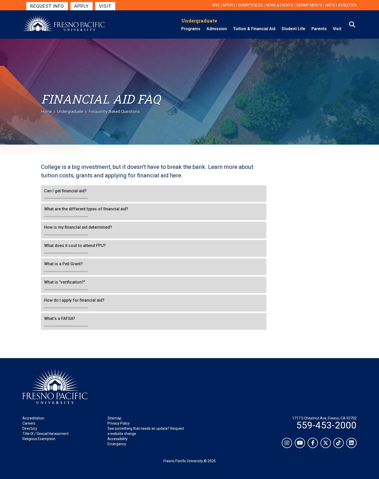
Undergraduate (199, 20)
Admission (217, 28)
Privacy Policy (119, 423)
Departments (309, 5)
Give (216, 5)
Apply (81, 6)
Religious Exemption (38, 439)
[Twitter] (325, 443)
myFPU (229, 5)
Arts (330, 5)
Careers (28, 423)
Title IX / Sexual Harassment (45, 434)
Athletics (347, 5)
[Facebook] (313, 443)
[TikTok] (338, 443)
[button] (153, 193)
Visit (105, 6)
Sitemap (114, 418)
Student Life (293, 28)
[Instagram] (287, 443)
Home (46, 111)
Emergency (117, 444)
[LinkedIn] (351, 443)
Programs (190, 28)
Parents (319, 28)
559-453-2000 (326, 425)
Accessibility (118, 439)
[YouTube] (300, 443)
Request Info (47, 6)
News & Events (279, 5)
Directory (29, 428)
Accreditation (33, 418)
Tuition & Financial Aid (254, 28)
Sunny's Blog (250, 5)
